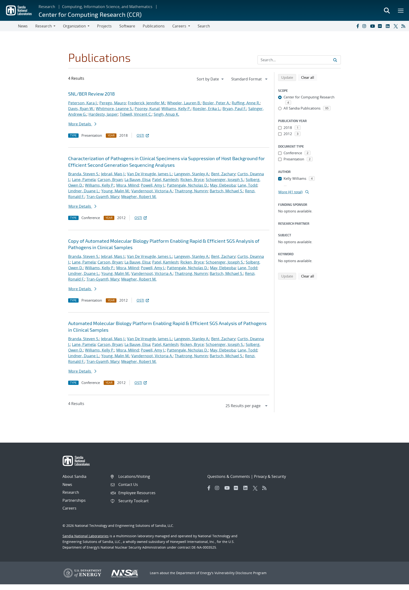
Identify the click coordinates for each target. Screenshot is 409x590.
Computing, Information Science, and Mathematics (107, 6)
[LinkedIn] (388, 26)
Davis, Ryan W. (81, 108)
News (23, 26)
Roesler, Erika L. (207, 108)
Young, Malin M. (115, 191)
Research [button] (43, 26)
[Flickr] (381, 26)
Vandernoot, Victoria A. (152, 191)
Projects (104, 26)
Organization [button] (74, 26)
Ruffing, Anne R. (246, 103)
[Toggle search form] (387, 10)
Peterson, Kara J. (83, 103)
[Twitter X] (396, 26)
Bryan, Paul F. (234, 108)
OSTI (140, 135)
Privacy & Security (270, 476)
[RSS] (404, 26)
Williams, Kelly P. (176, 108)
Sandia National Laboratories (85, 536)
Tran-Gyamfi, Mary (102, 196)
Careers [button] (179, 26)
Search (204, 26)
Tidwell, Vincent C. (136, 114)
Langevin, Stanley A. (191, 173)
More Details (80, 124)
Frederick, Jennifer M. (146, 103)
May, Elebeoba (223, 185)
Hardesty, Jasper (103, 114)
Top (394, 584)
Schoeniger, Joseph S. (225, 179)
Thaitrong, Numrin (191, 191)
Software (127, 26)
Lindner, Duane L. (83, 191)
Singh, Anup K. (166, 114)
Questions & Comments (228, 476)
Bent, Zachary (223, 173)
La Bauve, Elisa (137, 179)
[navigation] (210, 79)
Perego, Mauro (112, 103)
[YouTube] (373, 26)
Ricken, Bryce (192, 179)
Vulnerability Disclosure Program (240, 573)
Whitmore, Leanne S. (114, 108)
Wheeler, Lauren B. (184, 103)
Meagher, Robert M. (138, 196)
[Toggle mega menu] (401, 10)
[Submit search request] (335, 59)
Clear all (309, 77)
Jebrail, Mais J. (113, 173)
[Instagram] (365, 26)
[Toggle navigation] (9, 26)
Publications (154, 26)
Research (47, 6)
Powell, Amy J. (153, 185)
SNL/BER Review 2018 (91, 94)
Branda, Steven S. (83, 173)
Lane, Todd (247, 185)
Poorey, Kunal (147, 108)
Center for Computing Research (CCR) (90, 14)
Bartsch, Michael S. (226, 191)
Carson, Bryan (110, 179)
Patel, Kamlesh (165, 179)
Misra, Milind (127, 185)
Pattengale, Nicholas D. (187, 185)
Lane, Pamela (84, 179)
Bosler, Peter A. (216, 103)
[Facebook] (357, 26)
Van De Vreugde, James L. (149, 173)
